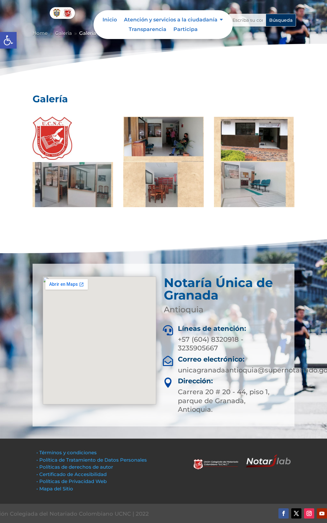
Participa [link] (185, 29)
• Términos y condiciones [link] (66, 452)
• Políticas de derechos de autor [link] (74, 467)
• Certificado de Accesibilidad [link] (71, 474)
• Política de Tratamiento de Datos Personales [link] (91, 460)
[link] (8, 40)
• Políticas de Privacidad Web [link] (71, 481)
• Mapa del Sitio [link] (55, 489)
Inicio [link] (110, 20)
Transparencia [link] (147, 29)
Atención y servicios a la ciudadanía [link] (170, 20)
